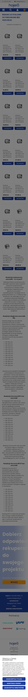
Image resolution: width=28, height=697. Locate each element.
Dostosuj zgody (14, 683)
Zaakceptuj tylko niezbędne (14, 679)
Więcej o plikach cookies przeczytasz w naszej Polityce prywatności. (13, 674)
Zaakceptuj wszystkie (14, 688)
